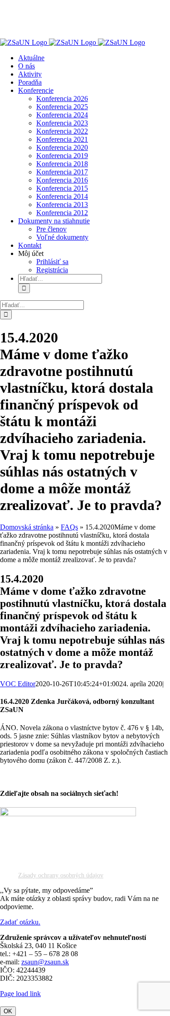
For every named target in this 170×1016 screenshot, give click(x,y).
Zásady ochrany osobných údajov (60, 875)
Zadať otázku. (20, 922)
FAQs (69, 527)
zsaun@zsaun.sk (45, 962)
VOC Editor (17, 684)
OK (8, 1011)
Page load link (20, 993)
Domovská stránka (26, 527)
